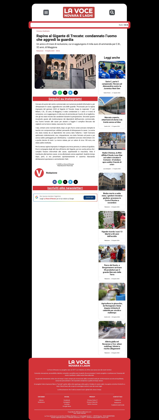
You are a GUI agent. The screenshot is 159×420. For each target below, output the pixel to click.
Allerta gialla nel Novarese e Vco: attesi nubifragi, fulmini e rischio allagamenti (112, 345)
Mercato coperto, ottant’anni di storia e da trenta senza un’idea (112, 119)
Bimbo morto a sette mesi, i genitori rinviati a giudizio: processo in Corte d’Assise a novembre (112, 198)
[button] (46, 12)
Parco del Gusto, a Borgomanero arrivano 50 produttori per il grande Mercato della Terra (112, 270)
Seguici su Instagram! (65, 99)
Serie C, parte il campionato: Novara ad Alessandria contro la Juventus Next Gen (112, 85)
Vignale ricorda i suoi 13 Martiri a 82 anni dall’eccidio (112, 234)
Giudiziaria (46, 31)
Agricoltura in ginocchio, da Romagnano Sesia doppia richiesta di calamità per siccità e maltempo (111, 308)
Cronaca (39, 31)
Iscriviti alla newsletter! (65, 188)
